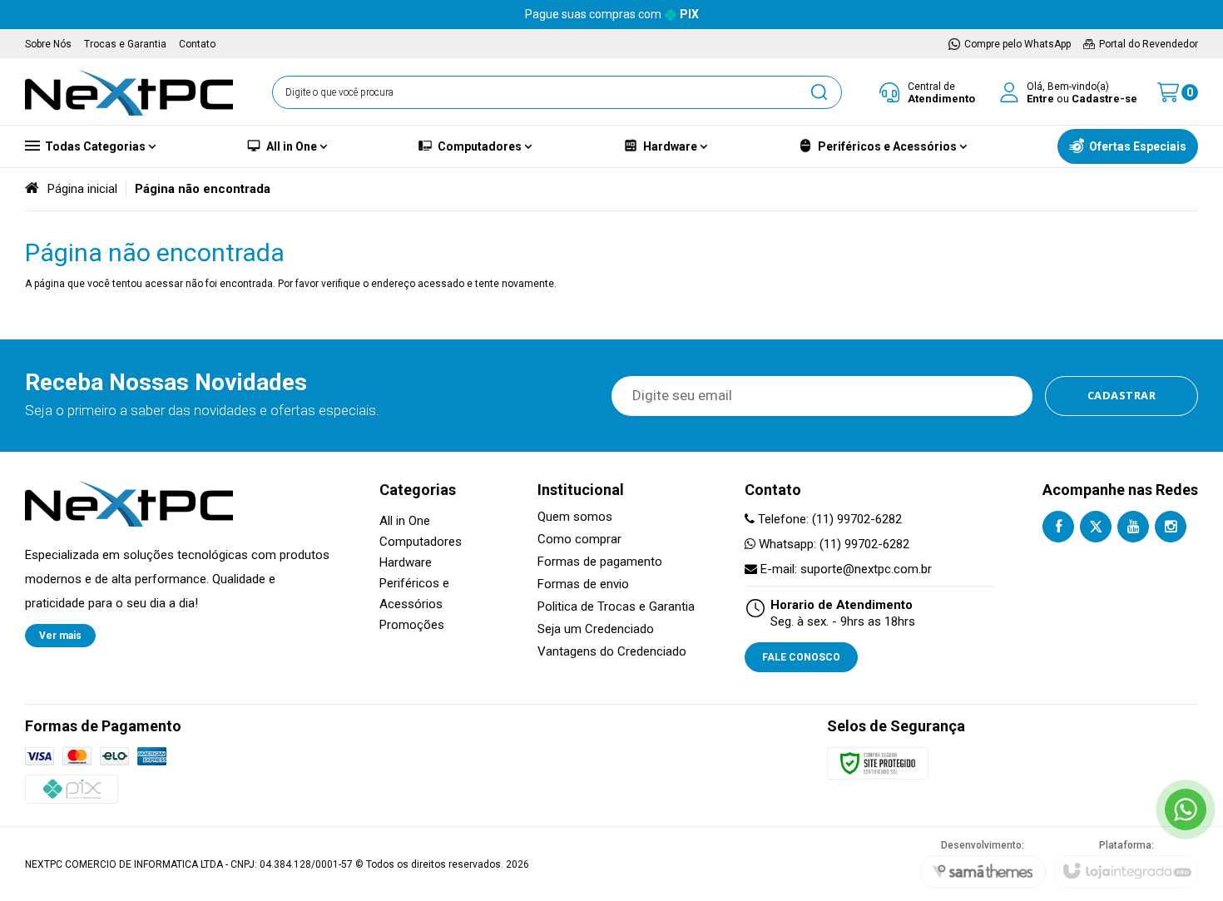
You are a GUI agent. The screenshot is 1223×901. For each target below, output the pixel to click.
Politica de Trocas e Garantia (616, 607)
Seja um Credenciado (595, 629)
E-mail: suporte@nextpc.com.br (844, 569)
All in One (404, 520)
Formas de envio (583, 584)
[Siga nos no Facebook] (1058, 526)
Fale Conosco (801, 657)
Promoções (411, 624)
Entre (1040, 98)
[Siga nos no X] (1096, 526)
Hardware (405, 562)
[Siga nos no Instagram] (1170, 526)
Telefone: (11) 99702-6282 (828, 519)
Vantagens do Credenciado (611, 652)
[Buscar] (818, 92)
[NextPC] (129, 92)
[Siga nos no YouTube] (1133, 526)
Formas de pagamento (599, 562)
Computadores (420, 541)
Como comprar (579, 539)
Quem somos (574, 517)
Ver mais (60, 635)
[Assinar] (1122, 396)
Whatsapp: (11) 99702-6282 (832, 544)
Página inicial (82, 188)
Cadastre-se (1104, 98)
